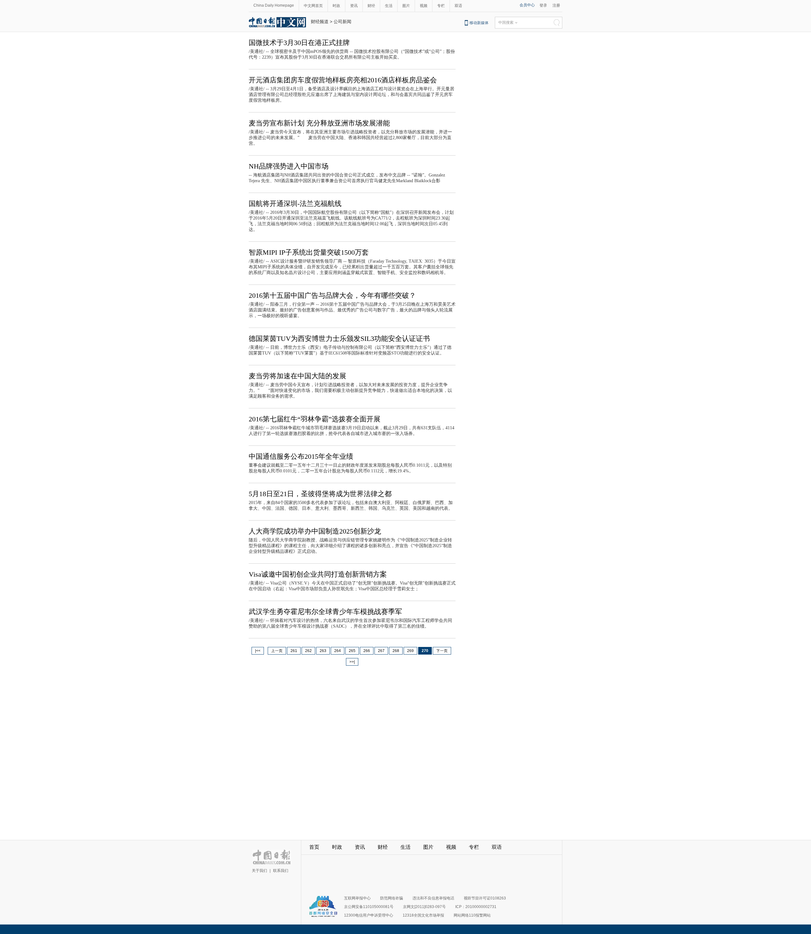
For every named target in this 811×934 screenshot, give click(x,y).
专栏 (441, 5)
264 (337, 651)
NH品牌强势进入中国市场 (289, 166)
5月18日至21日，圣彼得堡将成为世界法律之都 (320, 494)
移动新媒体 (479, 23)
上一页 (277, 651)
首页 (314, 847)
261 (294, 651)
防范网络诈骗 (391, 898)
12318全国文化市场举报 (423, 915)
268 (396, 651)
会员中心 (527, 5)
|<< (257, 651)
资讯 (354, 5)
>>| (352, 662)
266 (366, 651)
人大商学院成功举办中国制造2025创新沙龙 (315, 531)
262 (308, 651)
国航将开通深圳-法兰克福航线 (295, 204)
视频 (423, 5)
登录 (543, 5)
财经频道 (320, 21)
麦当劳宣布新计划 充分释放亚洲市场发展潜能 (319, 123)
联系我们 (280, 870)
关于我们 (259, 870)
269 (410, 651)
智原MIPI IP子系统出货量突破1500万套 (309, 252)
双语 (458, 5)
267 (381, 651)
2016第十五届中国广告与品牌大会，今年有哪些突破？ (332, 295)
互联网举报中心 (357, 898)
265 (352, 651)
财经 (371, 5)
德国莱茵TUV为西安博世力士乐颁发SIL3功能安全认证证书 (339, 338)
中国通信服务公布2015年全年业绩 (301, 456)
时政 (336, 5)
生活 (389, 5)
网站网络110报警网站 (472, 915)
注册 (556, 5)
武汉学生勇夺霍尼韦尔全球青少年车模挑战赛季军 (325, 612)
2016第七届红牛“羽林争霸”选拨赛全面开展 (314, 419)
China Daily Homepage (273, 5)
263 (323, 651)
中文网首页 (313, 5)
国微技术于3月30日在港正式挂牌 (299, 43)
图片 (406, 5)
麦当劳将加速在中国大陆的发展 (297, 376)
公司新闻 (342, 21)
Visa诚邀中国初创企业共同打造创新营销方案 (318, 574)
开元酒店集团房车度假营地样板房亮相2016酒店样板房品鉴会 (343, 80)
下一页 (442, 651)
